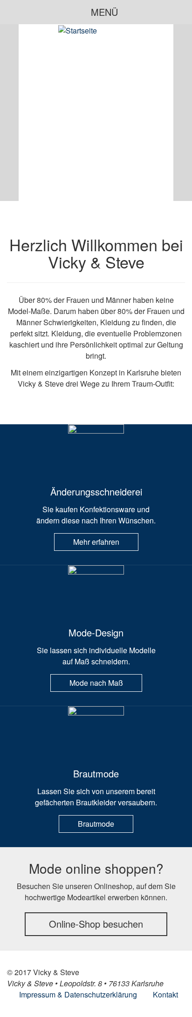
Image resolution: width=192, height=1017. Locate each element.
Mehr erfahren (96, 541)
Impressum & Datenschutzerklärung (78, 994)
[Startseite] (77, 30)
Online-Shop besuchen (96, 923)
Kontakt (165, 994)
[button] (9, 112)
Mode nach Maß (96, 682)
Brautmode (96, 823)
